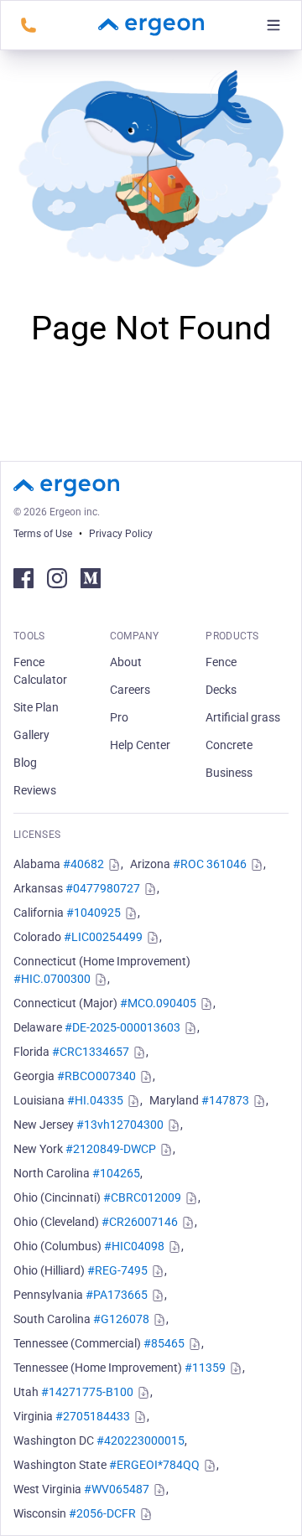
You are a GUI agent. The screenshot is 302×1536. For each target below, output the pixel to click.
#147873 (225, 1100)
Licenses (36, 834)
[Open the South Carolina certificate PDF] (157, 1320)
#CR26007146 (140, 1221)
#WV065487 (116, 1489)
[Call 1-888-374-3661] (28, 25)
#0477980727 (102, 888)
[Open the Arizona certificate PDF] (255, 864)
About (126, 662)
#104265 (116, 1173)
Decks (221, 689)
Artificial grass (243, 717)
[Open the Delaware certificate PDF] (188, 1028)
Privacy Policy (121, 534)
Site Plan (36, 707)
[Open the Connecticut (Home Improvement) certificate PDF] (99, 979)
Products (232, 636)
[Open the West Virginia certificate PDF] (157, 1490)
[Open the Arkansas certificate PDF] (148, 889)
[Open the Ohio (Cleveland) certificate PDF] (186, 1222)
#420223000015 (140, 1440)
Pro (119, 717)
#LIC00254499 (103, 937)
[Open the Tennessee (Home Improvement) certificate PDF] (234, 1368)
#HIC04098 (134, 1246)
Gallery (31, 735)
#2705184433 (92, 1416)
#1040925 (93, 912)
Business (229, 772)
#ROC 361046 (210, 864)
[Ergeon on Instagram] (57, 578)
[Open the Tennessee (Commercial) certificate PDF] (193, 1344)
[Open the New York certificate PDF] (164, 1149)
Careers (130, 689)
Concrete (229, 745)
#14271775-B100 (87, 1392)
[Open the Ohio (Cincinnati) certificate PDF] (189, 1198)
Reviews (34, 790)
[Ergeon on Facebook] (23, 578)
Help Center (140, 745)
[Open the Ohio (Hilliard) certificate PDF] (156, 1271)
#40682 (83, 864)
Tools (29, 636)
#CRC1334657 (90, 1051)
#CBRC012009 (142, 1197)
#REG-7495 (117, 1270)
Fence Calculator (40, 670)
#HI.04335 (95, 1100)
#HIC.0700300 (52, 978)
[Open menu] (273, 25)
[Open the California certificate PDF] (129, 913)
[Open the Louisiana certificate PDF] (131, 1101)
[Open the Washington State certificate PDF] (208, 1465)
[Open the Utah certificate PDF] (141, 1392)
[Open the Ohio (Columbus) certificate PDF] (172, 1247)
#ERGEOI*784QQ (154, 1464)
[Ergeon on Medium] (91, 578)
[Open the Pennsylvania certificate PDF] (156, 1295)
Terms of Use (42, 534)
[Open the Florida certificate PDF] (137, 1052)
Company (134, 636)
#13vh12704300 (120, 1124)
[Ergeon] (151, 25)
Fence (221, 662)
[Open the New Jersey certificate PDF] (172, 1125)
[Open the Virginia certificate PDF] (138, 1417)
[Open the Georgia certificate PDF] (144, 1076)
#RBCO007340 (96, 1076)
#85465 (164, 1343)
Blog (25, 762)
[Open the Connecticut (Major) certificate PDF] (204, 1004)
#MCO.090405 (158, 1003)
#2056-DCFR (102, 1513)
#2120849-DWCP (110, 1149)
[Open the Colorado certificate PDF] (151, 937)
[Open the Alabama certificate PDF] (112, 864)
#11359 (205, 1367)
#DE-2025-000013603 (122, 1027)
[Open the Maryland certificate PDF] (257, 1101)
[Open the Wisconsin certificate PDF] (144, 1514)
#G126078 (121, 1319)
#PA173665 (117, 1294)
